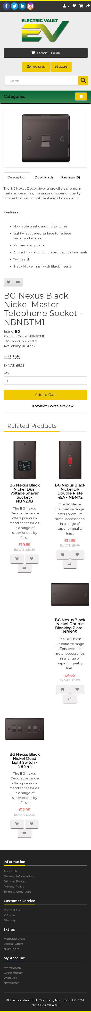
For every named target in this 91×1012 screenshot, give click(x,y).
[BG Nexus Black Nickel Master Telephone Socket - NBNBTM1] (45, 138)
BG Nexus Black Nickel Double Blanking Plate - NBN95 (70, 626)
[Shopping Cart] (81, 6)
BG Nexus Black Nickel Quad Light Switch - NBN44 (24, 760)
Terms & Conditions (18, 891)
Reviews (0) (70, 177)
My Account (12, 967)
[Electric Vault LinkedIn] (22, 6)
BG (17, 331)
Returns (9, 915)
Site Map (10, 920)
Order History (13, 972)
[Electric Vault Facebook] (6, 6)
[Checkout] (88, 6)
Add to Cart (45, 394)
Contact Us (12, 910)
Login (63, 66)
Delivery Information (19, 876)
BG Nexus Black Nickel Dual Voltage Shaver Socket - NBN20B (24, 493)
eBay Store (11, 949)
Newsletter (11, 983)
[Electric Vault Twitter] (14, 6)
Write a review (61, 406)
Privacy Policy (14, 886)
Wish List (10, 977)
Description (17, 177)
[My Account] (66, 6)
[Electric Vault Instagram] (30, 6)
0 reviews (39, 406)
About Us (10, 871)
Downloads (44, 177)
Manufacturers (14, 938)
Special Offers (13, 943)
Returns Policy (14, 881)
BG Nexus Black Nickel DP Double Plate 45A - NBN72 (70, 491)
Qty (6, 373)
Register (38, 66)
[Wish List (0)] (74, 6)
